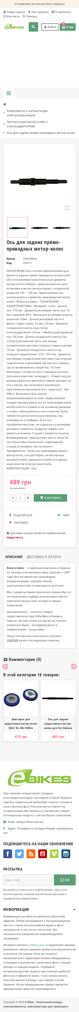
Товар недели (14, 12)
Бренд (11, 258)
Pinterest (21, 522)
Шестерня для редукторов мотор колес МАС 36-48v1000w (21, 724)
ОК (67, 880)
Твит (66, 515)
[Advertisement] (39, 61)
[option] (21, 715)
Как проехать (38, 12)
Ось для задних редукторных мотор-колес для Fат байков (58, 724)
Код (9, 263)
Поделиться (22, 515)
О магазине (63, 12)
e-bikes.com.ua (38, 945)
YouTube (42, 853)
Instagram (65, 853)
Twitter (19, 853)
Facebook (7, 853)
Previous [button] (5, 666)
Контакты (13, 16)
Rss (31, 853)
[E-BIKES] (14, 26)
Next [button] (74, 666)
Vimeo (54, 853)
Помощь (29, 16)
